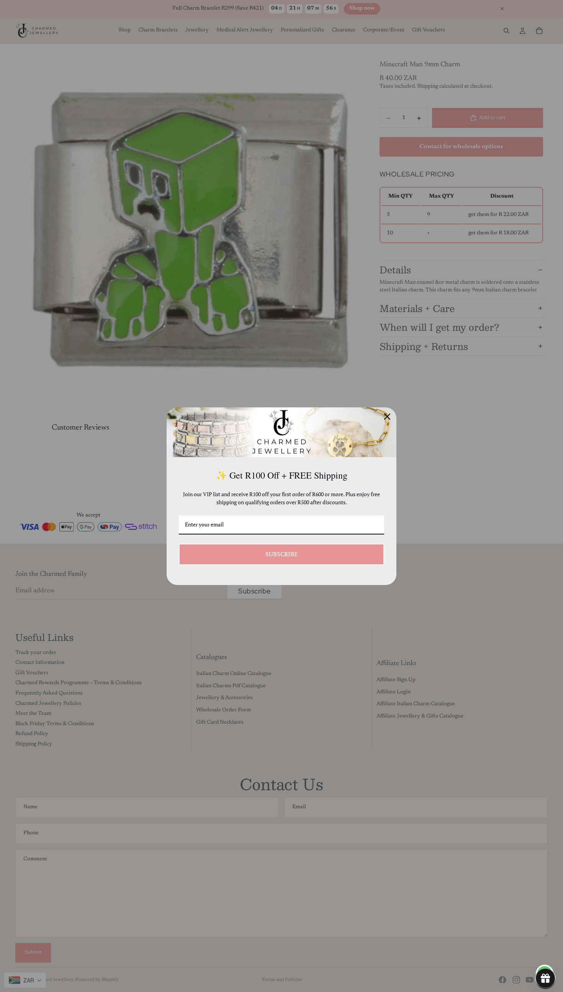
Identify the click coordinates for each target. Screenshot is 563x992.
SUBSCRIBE (281, 554)
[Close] (387, 416)
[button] (545, 978)
